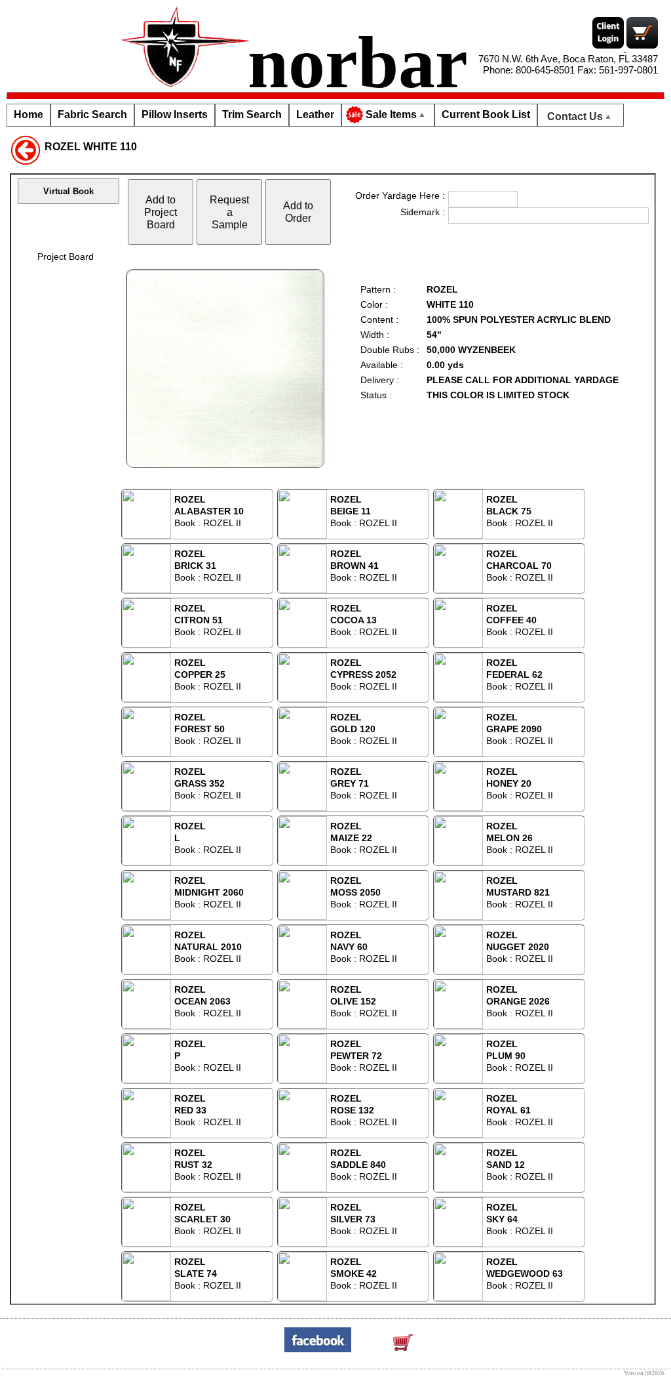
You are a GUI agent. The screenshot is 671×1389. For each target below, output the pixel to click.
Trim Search (252, 114)
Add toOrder (298, 211)
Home (28, 114)
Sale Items (391, 114)
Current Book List (486, 114)
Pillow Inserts (175, 114)
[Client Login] (609, 47)
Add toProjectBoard (160, 212)
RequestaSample (229, 212)
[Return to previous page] (25, 149)
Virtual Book (68, 191)
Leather (315, 114)
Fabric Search (92, 114)
